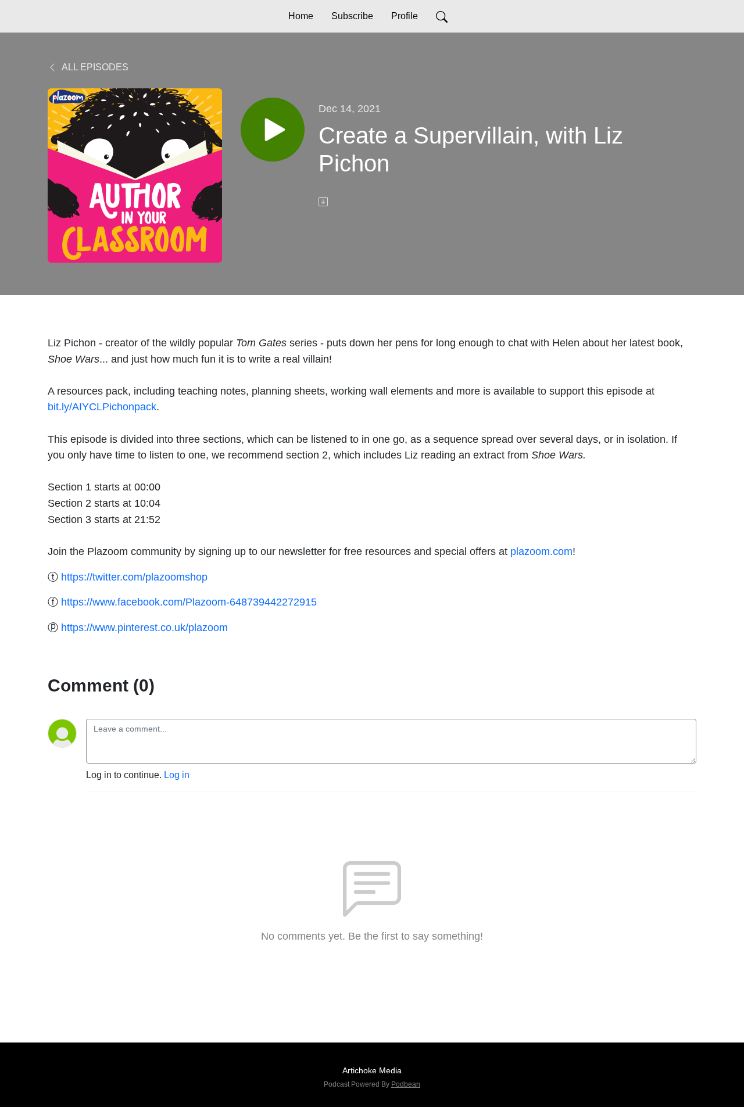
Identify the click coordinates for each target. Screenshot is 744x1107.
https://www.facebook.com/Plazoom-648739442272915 (189, 602)
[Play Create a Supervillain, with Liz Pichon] (273, 130)
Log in (176, 775)
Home (300, 16)
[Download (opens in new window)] (324, 201)
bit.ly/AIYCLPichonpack (102, 406)
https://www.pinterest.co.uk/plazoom (144, 627)
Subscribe (352, 16)
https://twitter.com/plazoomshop (134, 577)
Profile (404, 16)
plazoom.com (541, 551)
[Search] (441, 16)
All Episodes (94, 67)
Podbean (405, 1084)
